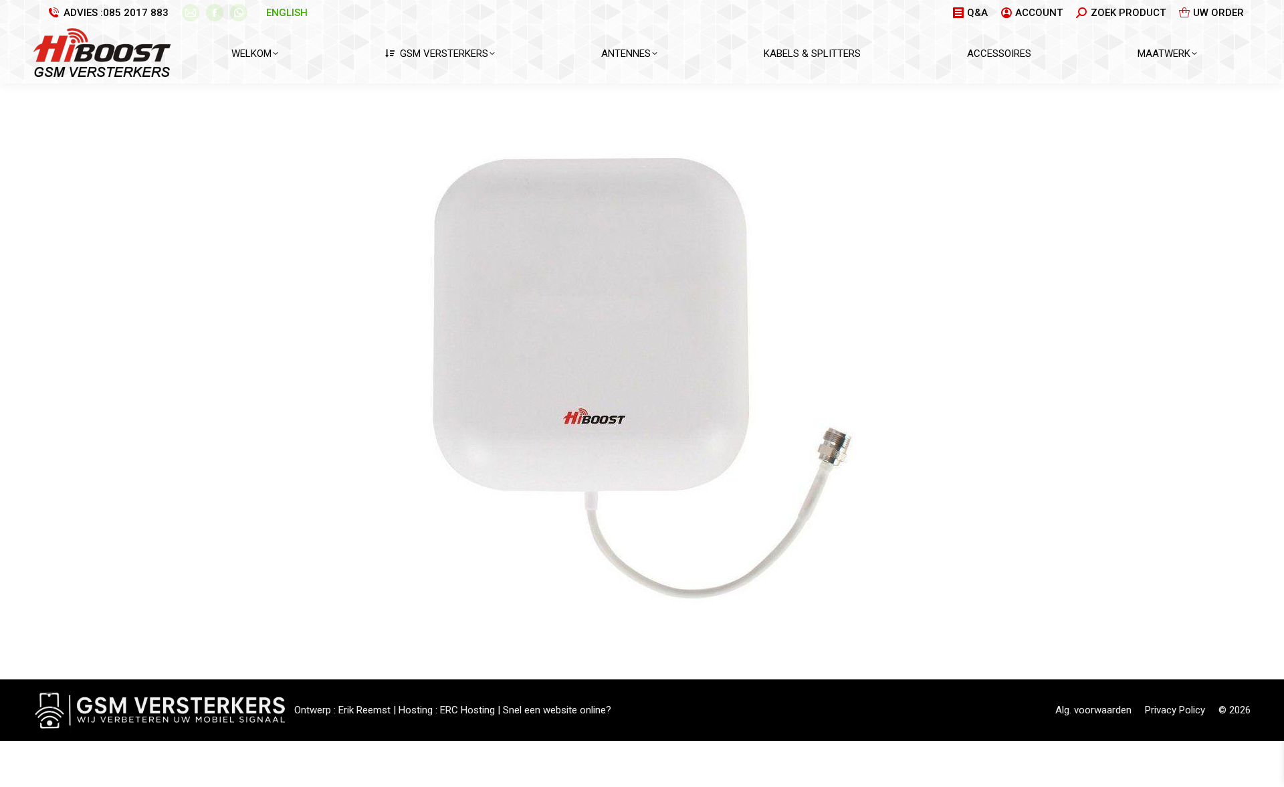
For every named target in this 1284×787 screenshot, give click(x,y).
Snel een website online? (557, 710)
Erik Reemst (364, 710)
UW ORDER (1218, 13)
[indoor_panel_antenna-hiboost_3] (642, 378)
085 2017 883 (136, 13)
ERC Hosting (467, 710)
